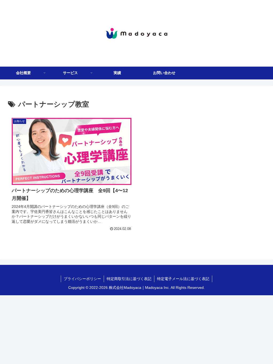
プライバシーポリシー (82, 279)
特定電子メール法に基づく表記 (183, 279)
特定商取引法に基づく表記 (129, 279)
